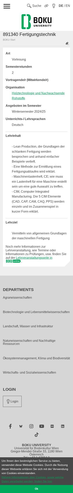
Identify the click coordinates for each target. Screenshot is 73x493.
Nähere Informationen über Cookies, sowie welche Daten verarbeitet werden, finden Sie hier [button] (33, 479)
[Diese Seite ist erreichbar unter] (67, 44)
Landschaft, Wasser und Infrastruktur (28, 326)
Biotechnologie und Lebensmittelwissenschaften (36, 312)
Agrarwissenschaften (17, 297)
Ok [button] (36, 489)
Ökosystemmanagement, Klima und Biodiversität (36, 358)
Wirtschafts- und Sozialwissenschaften (29, 372)
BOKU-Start (9, 39)
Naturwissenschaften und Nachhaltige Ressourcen (29, 342)
